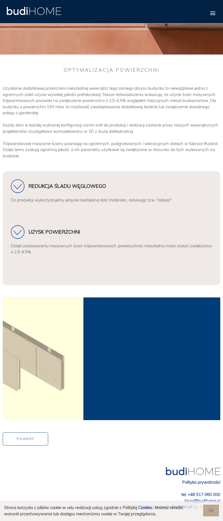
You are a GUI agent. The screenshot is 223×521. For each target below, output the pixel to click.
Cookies (145, 507)
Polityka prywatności (201, 482)
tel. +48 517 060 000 (200, 494)
